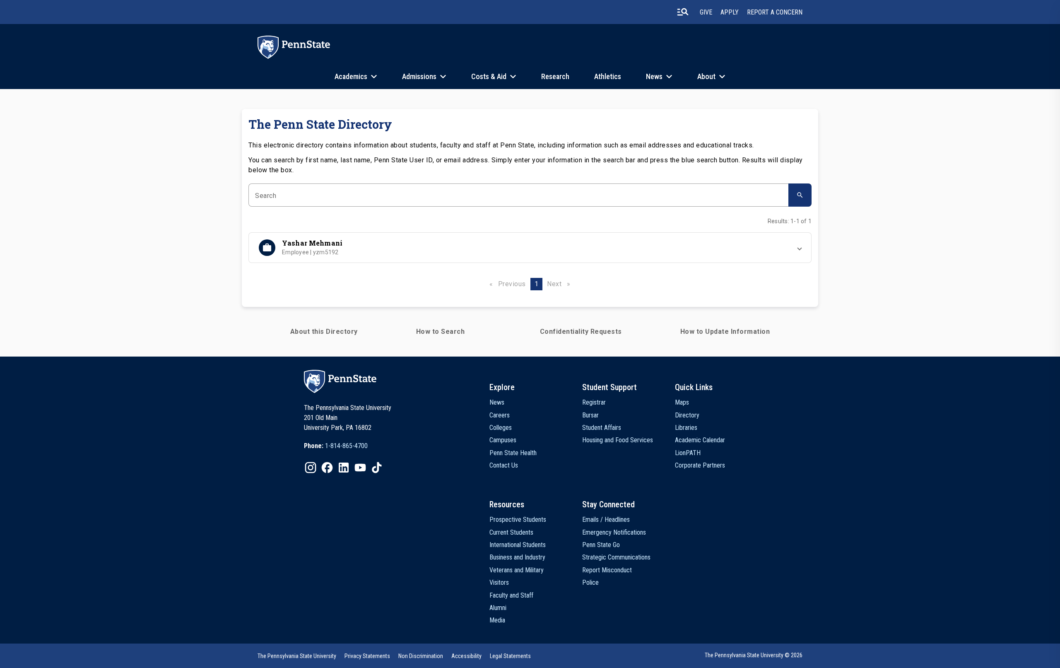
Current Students (511, 532)
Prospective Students (517, 519)
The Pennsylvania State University (297, 656)
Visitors (499, 582)
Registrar (594, 402)
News (654, 76)
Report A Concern (774, 12)
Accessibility (466, 656)
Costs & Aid (488, 76)
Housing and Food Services (617, 440)
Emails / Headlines (606, 519)
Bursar (590, 415)
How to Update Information (725, 331)
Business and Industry (517, 557)
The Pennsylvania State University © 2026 (753, 655)
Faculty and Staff (511, 595)
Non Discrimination (420, 656)
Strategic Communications (616, 557)
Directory (687, 415)
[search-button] (682, 12)
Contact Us (503, 465)
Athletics (607, 76)
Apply (729, 12)
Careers (499, 415)
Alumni (497, 608)
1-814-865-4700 (346, 446)
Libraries (686, 428)
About (706, 76)
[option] (336, 446)
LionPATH (688, 453)
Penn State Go (601, 545)
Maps (682, 402)
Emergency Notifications (614, 532)
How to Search (440, 331)
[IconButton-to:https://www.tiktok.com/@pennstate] (376, 467)
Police (590, 582)
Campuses (502, 440)
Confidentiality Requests (581, 331)
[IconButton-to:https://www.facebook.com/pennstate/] (327, 467)
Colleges (500, 428)
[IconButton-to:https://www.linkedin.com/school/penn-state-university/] (343, 467)
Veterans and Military (516, 570)
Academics (351, 76)
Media (497, 620)
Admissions (419, 76)
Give (706, 12)
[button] (530, 248)
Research (555, 76)
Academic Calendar (700, 440)
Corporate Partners (700, 465)
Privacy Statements (367, 656)
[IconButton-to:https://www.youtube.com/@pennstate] (360, 467)
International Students (517, 545)
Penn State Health (513, 453)
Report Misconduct (607, 570)
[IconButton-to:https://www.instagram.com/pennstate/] (310, 467)
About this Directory (324, 331)
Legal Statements (510, 656)
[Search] (800, 195)
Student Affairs (601, 428)
